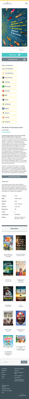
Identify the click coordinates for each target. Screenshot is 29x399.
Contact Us (16, 370)
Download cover (12, 59)
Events (3, 376)
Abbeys (7, 108)
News (3, 378)
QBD (6, 95)
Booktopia (8, 86)
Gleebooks (8, 104)
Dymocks (7, 91)
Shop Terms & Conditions (7, 390)
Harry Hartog (8, 77)
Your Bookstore (9, 73)
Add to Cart (12, 55)
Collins (7, 99)
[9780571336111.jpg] (14, 27)
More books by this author (14, 176)
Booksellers (4, 370)
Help (3, 392)
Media (3, 372)
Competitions (4, 368)
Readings (7, 82)
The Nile (7, 117)
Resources (4, 374)
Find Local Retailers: (7, 65)
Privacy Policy (17, 377)
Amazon (7, 113)
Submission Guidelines (19, 368)
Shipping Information (6, 388)
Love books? (5, 362)
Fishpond (7, 122)
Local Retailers (9, 69)
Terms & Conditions (18, 375)
